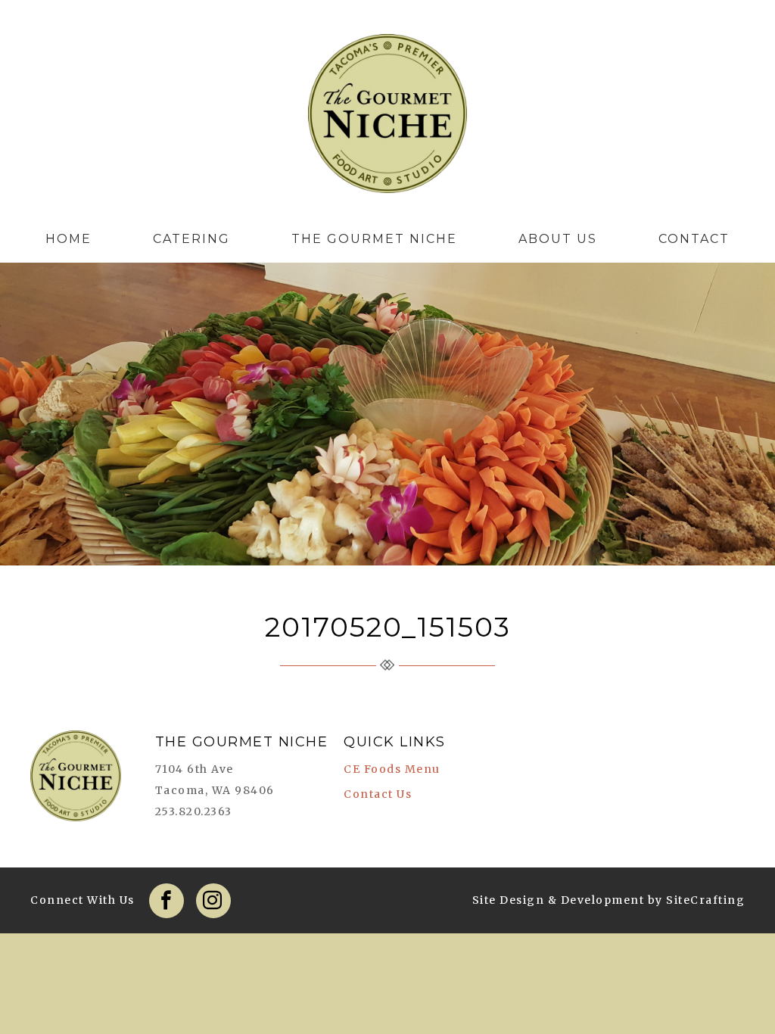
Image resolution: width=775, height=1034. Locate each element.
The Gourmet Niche (387, 117)
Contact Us (378, 794)
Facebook (166, 900)
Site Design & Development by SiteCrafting (608, 900)
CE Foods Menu (392, 769)
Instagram (213, 900)
